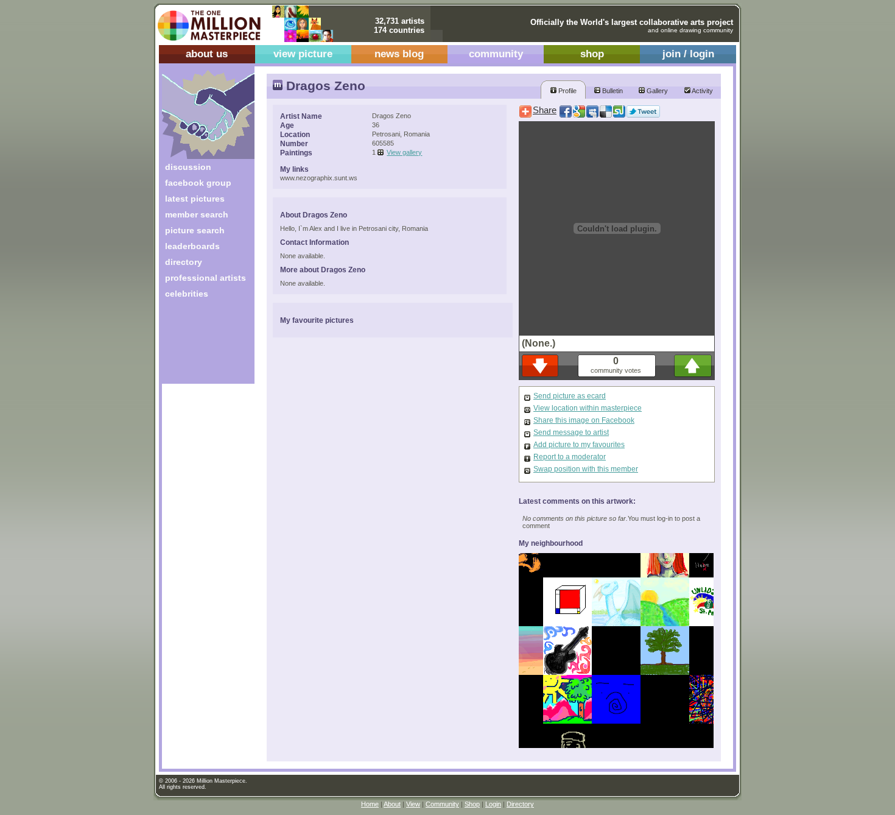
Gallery (656, 90)
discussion (188, 167)
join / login (688, 54)
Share (544, 110)
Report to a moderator (569, 457)
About (392, 804)
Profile (566, 90)
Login (493, 804)
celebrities (186, 293)
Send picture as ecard (569, 396)
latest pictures (195, 198)
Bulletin (611, 90)
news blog (399, 54)
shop (592, 54)
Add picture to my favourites (579, 444)
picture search (195, 230)
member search (196, 214)
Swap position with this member (585, 469)
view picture (302, 54)
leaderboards (192, 246)
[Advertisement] (200, 346)
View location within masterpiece (587, 408)
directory (183, 262)
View (413, 804)
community (496, 54)
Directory (520, 804)
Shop (472, 804)
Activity (701, 90)
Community (442, 804)
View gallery (404, 152)
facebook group (198, 183)
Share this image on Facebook (583, 420)
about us (207, 54)
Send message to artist (571, 432)
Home (370, 804)
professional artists (205, 278)
